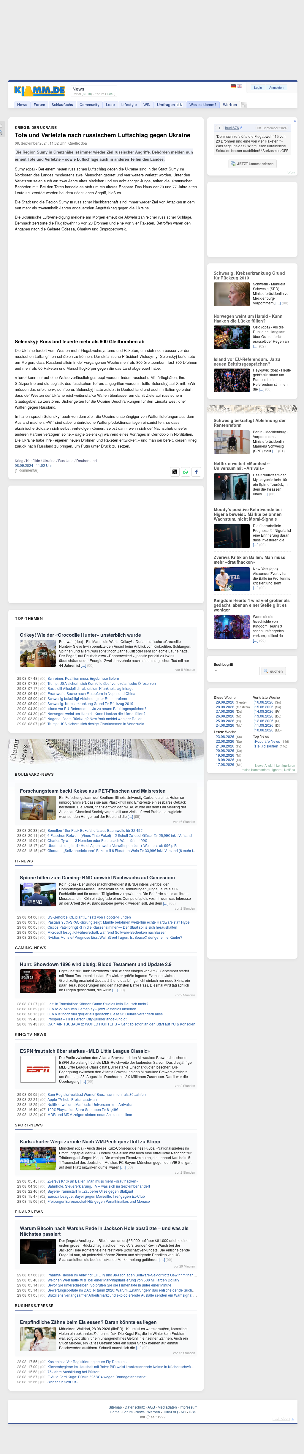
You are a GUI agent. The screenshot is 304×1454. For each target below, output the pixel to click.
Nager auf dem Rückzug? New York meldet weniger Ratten (95, 718)
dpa (84, 143)
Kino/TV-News (30, 1034)
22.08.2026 (225, 741)
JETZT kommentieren (255, 163)
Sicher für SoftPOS (62, 1381)
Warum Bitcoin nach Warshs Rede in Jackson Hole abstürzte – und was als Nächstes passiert (104, 1231)
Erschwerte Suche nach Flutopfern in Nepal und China (91, 693)
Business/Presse (34, 1305)
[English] (239, 86)
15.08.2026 (264, 706)
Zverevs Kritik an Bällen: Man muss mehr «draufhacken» (93, 1180)
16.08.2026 (264, 701)
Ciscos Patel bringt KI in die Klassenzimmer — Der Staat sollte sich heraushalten (112, 927)
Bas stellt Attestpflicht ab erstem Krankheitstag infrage (91, 688)
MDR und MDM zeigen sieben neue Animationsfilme (90, 1114)
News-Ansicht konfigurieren (275, 765)
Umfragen (169, 104)
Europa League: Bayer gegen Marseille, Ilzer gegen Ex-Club (96, 1196)
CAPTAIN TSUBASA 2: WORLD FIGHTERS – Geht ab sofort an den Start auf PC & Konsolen (121, 1023)
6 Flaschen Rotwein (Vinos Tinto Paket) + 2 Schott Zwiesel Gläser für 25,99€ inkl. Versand (120, 835)
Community (89, 104)
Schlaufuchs (62, 104)
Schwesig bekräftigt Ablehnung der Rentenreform (87, 698)
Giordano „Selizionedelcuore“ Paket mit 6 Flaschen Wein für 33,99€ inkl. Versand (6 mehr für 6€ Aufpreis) (132, 850)
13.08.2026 (264, 715)
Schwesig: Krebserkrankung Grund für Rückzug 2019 (90, 703)
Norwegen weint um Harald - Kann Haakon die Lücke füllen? (96, 713)
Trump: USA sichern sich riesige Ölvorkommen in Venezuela (96, 723)
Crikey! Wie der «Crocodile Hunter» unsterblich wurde (80, 634)
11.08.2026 (264, 725)
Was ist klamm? (202, 104)
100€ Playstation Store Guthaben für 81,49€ (83, 1109)
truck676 (232, 127)
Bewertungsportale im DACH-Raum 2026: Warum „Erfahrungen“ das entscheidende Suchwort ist (125, 1289)
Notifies (289, 769)
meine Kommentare (256, 769)
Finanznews (29, 1211)
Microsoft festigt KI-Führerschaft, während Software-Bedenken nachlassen (107, 932)
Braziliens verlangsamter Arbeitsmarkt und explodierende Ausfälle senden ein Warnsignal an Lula (126, 1294)
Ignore (276, 769)
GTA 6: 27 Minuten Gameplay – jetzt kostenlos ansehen (92, 1008)
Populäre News (267, 741)
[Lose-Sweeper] (244, 106)
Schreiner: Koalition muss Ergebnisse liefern (83, 678)
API (183, 1411)
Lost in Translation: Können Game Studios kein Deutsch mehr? (98, 1003)
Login (258, 87)
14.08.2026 (264, 711)
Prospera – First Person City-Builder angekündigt (87, 1018)
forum (291, 172)
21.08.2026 (225, 745)
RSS (192, 1411)
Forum (39, 104)
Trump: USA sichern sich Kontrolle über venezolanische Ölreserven (102, 683)
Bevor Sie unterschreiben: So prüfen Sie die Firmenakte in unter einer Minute (109, 1284)
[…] (83, 665)
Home (115, 1411)
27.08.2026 (225, 711)
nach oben (281, 1418)
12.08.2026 (264, 720)
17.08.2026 (225, 764)
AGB (151, 1406)
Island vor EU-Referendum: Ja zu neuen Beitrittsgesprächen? (97, 708)
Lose (110, 104)
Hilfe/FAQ (170, 1411)
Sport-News (29, 1125)
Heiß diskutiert (266, 745)
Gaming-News (31, 947)
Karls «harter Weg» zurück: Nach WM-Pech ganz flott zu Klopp (90, 1141)
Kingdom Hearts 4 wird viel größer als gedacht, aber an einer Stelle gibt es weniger (252, 605)
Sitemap (115, 1406)
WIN (147, 104)
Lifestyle (129, 104)
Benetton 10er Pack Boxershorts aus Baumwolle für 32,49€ (95, 830)
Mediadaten (167, 1406)
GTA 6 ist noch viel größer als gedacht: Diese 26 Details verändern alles (105, 1013)
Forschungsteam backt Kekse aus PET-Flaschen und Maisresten (93, 790)
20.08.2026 (225, 750)
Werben (230, 104)
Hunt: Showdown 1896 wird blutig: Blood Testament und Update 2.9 (96, 964)
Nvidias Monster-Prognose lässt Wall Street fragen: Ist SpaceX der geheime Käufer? (115, 937)
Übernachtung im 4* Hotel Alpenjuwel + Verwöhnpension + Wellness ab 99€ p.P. (112, 845)
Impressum (188, 1406)
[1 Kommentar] (26, 469)
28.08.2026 (225, 706)
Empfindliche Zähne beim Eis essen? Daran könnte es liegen (88, 1322)
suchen (276, 671)
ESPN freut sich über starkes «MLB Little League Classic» (85, 1050)
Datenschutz (135, 1406)
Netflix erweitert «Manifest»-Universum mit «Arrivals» (90, 1104)
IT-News (24, 861)
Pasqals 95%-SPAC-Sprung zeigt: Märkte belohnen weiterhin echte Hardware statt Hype (119, 921)
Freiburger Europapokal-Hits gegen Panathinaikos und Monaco (99, 1201)
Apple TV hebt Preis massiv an (72, 1099)
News (22, 104)
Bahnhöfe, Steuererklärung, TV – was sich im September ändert (99, 1186)
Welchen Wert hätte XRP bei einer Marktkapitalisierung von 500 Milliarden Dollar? (114, 1279)
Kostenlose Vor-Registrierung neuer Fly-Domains (87, 1361)
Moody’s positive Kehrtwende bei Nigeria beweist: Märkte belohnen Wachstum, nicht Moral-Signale (248, 514)
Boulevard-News (34, 774)
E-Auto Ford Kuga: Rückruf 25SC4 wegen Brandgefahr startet (97, 1376)
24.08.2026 (225, 725)
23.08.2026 (225, 736)
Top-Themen (29, 618)
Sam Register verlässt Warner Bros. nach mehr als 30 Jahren (97, 1094)
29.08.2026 (225, 701)
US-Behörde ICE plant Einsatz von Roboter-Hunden (89, 916)
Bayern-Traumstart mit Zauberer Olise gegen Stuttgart (90, 1191)
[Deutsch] (234, 86)
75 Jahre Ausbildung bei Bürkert (73, 1371)
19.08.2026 (225, 755)
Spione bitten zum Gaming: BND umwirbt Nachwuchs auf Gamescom (97, 877)
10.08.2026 (264, 729)
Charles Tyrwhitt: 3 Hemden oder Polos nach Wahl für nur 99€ (97, 840)
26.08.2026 (225, 715)
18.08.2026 (225, 759)
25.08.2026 (225, 720)
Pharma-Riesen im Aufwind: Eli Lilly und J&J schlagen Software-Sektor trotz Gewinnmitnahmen (124, 1274)
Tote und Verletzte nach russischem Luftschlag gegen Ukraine (102, 134)
